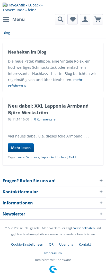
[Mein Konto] (85, 19)
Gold (72, 157)
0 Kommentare (45, 119)
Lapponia (47, 157)
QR (51, 244)
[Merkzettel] (72, 19)
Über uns (66, 244)
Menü (18, 19)
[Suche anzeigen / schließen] (60, 19)
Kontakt (85, 244)
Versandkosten (84, 228)
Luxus (20, 157)
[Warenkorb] (98, 19)
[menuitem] (13, 19)
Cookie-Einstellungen (27, 244)
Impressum (53, 253)
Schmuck (32, 157)
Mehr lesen (21, 147)
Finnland (61, 157)
